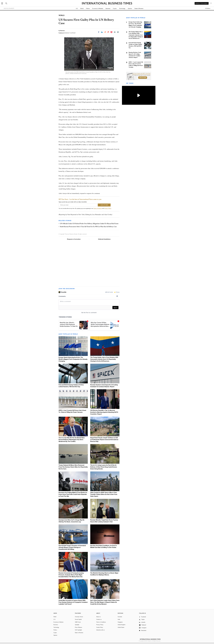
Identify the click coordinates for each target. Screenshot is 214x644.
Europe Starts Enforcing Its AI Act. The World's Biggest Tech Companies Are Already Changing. (73, 359)
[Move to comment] (117, 32)
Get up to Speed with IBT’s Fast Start (141, 73)
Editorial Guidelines (104, 239)
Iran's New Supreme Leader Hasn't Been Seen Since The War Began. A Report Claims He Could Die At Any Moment (104, 602)
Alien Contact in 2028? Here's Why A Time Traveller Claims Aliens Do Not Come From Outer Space (103, 494)
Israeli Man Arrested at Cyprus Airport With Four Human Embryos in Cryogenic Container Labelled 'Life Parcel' (73, 602)
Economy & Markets (97, 8)
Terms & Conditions (101, 622)
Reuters (62, 30)
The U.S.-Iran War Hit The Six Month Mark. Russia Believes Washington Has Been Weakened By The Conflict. (72, 439)
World (82, 8)
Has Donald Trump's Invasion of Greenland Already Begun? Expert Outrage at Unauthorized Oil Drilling (72, 547)
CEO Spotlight (78, 630)
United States (121, 627)
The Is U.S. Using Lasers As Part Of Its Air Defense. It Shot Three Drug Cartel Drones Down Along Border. (103, 467)
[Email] (114, 32)
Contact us (99, 619)
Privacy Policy (107, 208)
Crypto (115, 8)
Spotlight (77, 624)
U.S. (77, 8)
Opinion (130, 8)
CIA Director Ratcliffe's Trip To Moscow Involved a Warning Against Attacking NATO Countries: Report (104, 412)
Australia (120, 616)
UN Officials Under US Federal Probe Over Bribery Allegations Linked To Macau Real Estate (89, 223)
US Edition (207, 8)
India (119, 619)
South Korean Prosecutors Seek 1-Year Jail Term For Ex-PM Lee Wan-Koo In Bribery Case (88, 226)
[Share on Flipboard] (108, 32)
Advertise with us (100, 630)
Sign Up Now (142, 77)
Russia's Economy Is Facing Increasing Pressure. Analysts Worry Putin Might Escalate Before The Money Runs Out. (71, 574)
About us (98, 616)
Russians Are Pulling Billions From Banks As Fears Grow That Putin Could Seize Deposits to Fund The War (73, 494)
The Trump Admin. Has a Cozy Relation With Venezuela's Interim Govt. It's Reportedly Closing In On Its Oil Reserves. (104, 359)
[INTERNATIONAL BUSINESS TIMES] (107, 3)
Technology (122, 8)
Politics (88, 8)
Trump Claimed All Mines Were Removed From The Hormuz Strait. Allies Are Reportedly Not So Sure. (73, 467)
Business (108, 8)
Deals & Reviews (139, 8)
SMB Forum (78, 622)
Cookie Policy (99, 627)
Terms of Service (98, 208)
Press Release (78, 627)
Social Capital (78, 619)
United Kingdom (121, 624)
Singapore (120, 622)
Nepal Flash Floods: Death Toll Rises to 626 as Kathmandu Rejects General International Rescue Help (104, 439)
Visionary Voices (79, 616)
